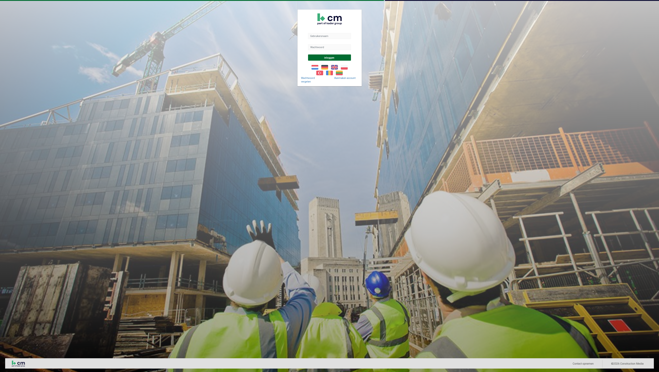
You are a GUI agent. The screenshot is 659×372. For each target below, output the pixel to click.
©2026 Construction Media (627, 363)
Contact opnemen (583, 363)
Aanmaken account (345, 78)
